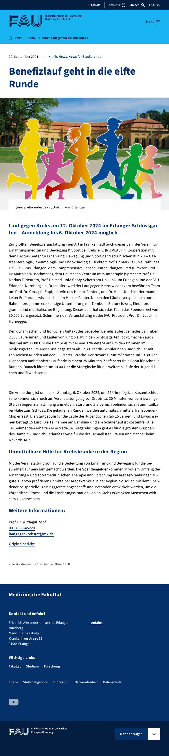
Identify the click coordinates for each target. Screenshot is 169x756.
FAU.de (95, 5)
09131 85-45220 (22, 528)
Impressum (61, 682)
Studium (32, 666)
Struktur (114, 5)
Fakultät (15, 666)
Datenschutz (112, 682)
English (154, 5)
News (63, 56)
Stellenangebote (35, 682)
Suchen (134, 5)
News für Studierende (84, 56)
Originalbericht (22, 544)
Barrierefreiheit (86, 682)
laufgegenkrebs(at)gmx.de (31, 534)
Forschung (52, 666)
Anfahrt (97, 622)
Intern (13, 682)
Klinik (52, 56)
